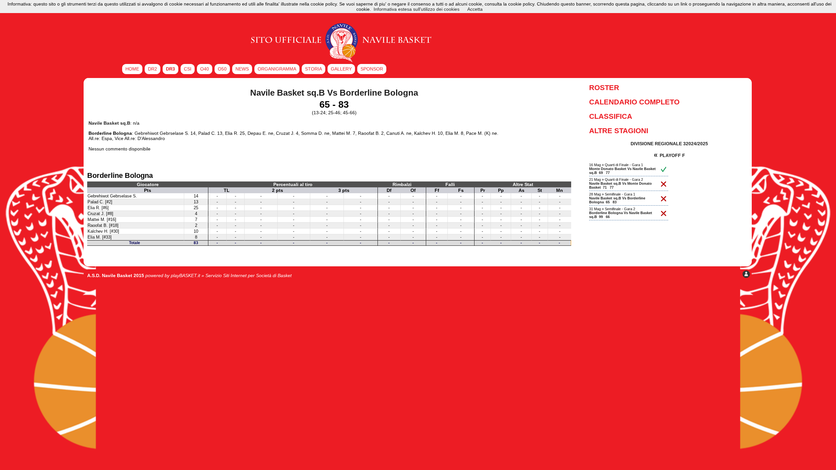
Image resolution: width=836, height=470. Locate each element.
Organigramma (277, 68)
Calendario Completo (634, 102)
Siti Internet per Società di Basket (257, 275)
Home (132, 68)
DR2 (152, 68)
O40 (204, 68)
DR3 (170, 68)
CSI (187, 68)
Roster (604, 88)
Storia (313, 68)
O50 (222, 68)
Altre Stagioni (618, 131)
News (242, 68)
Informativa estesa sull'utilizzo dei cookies (416, 9)
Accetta (475, 9)
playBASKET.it (185, 275)
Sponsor (372, 68)
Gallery (341, 68)
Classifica (610, 116)
